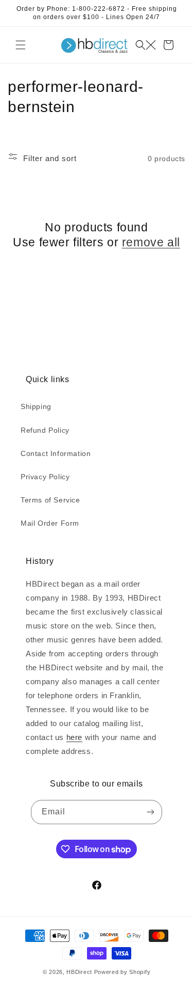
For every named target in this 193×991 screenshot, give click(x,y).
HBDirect (79, 972)
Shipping (36, 406)
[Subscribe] (150, 812)
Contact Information (56, 453)
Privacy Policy (45, 477)
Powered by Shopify (122, 972)
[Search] (145, 45)
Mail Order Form (50, 523)
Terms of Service (50, 500)
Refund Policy (45, 430)
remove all (151, 242)
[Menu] (20, 45)
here (74, 737)
